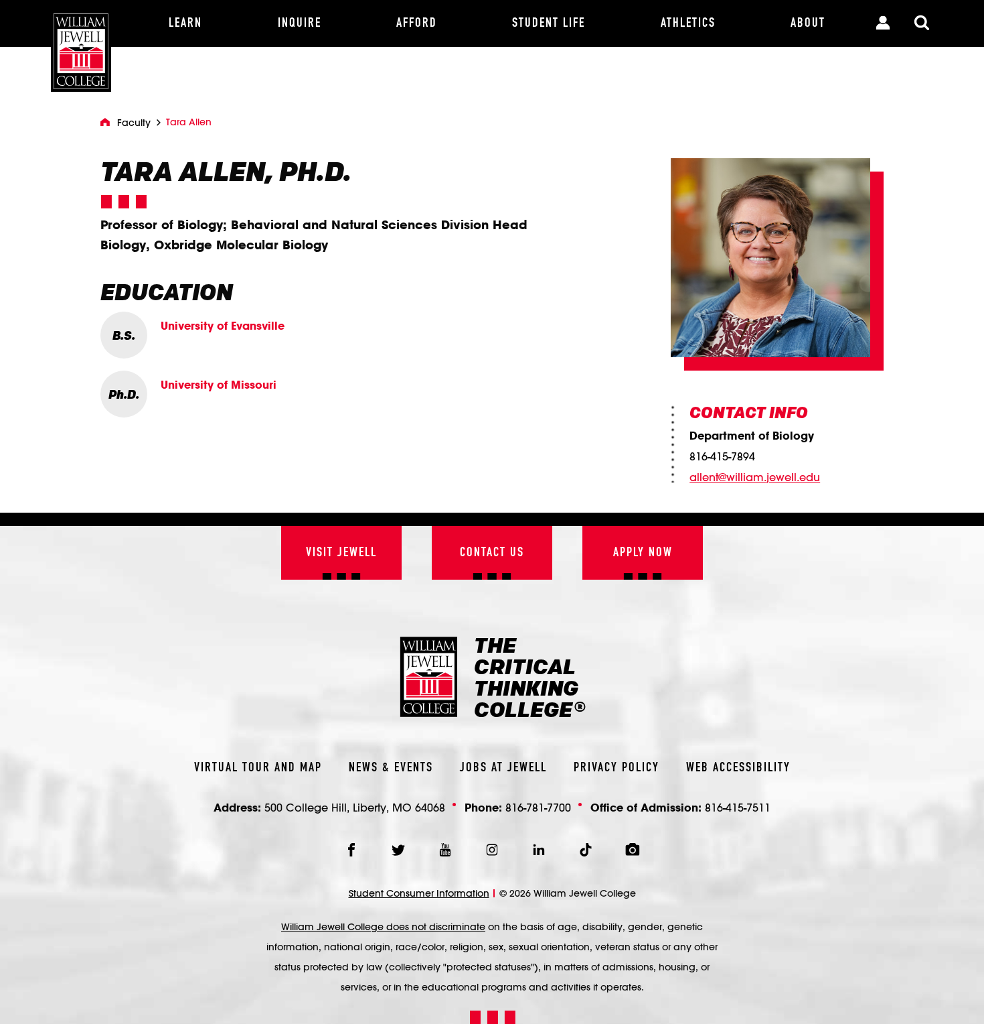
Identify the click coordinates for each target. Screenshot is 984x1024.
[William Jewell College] (81, 46)
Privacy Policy (616, 768)
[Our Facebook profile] (351, 849)
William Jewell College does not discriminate (383, 927)
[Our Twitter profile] (398, 849)
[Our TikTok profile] (585, 849)
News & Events (391, 768)
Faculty (134, 122)
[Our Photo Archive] (632, 849)
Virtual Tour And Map (258, 768)
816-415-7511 (737, 807)
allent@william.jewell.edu (754, 477)
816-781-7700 (538, 807)
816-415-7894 (722, 456)
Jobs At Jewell (503, 768)
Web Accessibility (738, 768)
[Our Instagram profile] (492, 849)
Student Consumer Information (419, 893)
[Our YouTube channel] (445, 849)
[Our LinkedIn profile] (538, 849)
